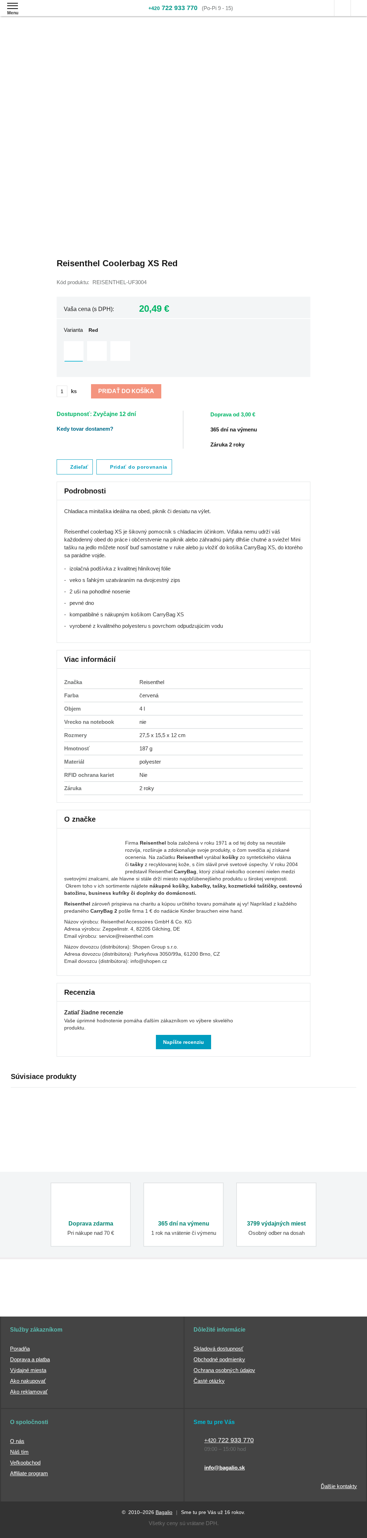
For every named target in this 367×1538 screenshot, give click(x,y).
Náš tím (19, 1452)
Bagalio (164, 1512)
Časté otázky (209, 1381)
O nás (17, 1441)
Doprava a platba (30, 1359)
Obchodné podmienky (219, 1359)
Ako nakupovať (28, 1381)
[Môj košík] (359, 8)
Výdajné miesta (28, 1370)
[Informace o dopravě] (259, 414)
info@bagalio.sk (224, 1468)
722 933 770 (172, 7)
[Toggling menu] (12, 6)
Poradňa (20, 1349)
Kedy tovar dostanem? (85, 429)
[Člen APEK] (34, 1297)
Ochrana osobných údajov (224, 1370)
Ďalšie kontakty (339, 1486)
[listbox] (183, 352)
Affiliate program (29, 1473)
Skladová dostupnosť (218, 1349)
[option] (74, 351)
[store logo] (48, 13)
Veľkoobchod (25, 1463)
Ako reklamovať (29, 1392)
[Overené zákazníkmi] (126, 1297)
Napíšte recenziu (183, 1042)
